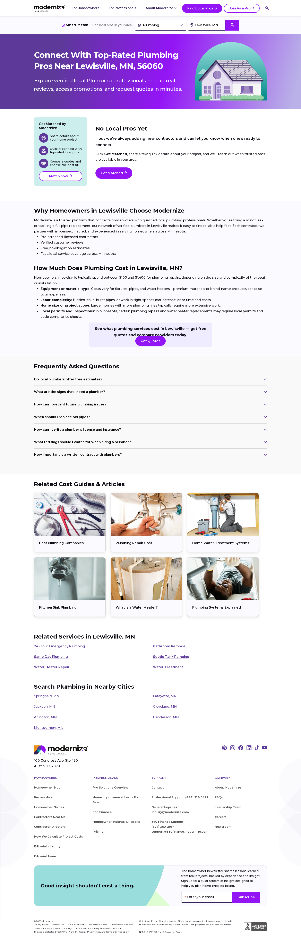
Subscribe (246, 897)
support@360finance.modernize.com (180, 831)
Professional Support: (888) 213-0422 (180, 797)
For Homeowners (86, 8)
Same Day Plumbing (51, 657)
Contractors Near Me (50, 817)
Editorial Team (45, 856)
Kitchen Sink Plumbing (58, 607)
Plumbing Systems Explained (216, 607)
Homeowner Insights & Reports (116, 822)
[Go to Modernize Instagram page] (232, 748)
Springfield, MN (46, 696)
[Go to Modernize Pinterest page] (224, 748)
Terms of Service (114, 932)
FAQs (219, 797)
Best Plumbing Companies (61, 543)
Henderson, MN (166, 717)
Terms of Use (58, 924)
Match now (59, 176)
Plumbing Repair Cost (134, 543)
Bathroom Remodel (169, 646)
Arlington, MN (45, 717)
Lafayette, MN (165, 696)
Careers (220, 817)
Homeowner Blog (47, 787)
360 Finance (102, 812)
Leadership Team (228, 807)
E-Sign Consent (76, 924)
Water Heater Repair (51, 667)
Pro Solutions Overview (110, 787)
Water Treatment (168, 667)
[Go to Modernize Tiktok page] (257, 748)
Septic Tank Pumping (171, 657)
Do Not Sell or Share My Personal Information (98, 928)
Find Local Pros (200, 8)
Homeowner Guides (49, 807)
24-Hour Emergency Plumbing (59, 646)
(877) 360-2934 (163, 827)
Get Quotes (150, 341)
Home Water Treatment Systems (220, 543)
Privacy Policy (94, 932)
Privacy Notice (41, 924)
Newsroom (223, 827)
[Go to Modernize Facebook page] (240, 748)
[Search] (267, 8)
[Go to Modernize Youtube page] (264, 748)
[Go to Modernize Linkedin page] (249, 748)
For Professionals (123, 8)
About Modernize (160, 8)
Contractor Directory (50, 827)
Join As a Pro (240, 8)
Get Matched (112, 173)
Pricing (98, 831)
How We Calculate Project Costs (58, 836)
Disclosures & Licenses (122, 924)
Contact (158, 787)
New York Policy (63, 928)
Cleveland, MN (165, 707)
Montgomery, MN (48, 728)
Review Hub (43, 797)
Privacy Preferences (97, 924)
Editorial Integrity (47, 846)
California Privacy (43, 928)
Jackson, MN (44, 707)
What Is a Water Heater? (137, 607)
